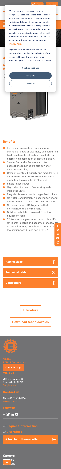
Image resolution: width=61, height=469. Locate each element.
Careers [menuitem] (9, 455)
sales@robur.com (11, 401)
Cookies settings (30, 68)
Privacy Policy (15, 43)
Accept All (30, 75)
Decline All (30, 83)
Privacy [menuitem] (8, 460)
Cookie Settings (13, 367)
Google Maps (9, 385)
